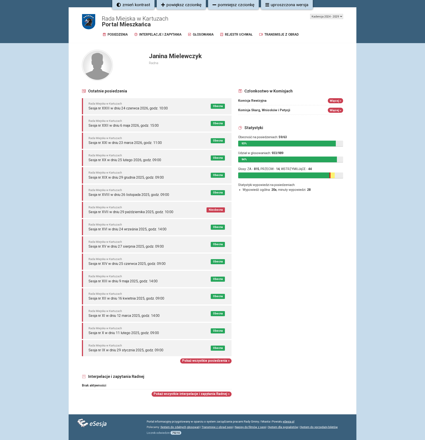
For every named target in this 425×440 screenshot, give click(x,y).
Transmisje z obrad (281, 34)
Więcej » (335, 100)
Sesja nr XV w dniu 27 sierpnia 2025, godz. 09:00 (126, 246)
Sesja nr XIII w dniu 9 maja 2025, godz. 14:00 (123, 281)
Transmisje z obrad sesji (217, 427)
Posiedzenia (117, 34)
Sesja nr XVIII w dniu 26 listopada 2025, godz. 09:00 (129, 195)
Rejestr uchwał (238, 34)
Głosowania (203, 34)
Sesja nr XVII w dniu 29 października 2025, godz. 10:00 (131, 212)
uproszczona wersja (289, 4)
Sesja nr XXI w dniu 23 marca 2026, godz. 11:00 (125, 143)
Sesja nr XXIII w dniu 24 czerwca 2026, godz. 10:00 (128, 108)
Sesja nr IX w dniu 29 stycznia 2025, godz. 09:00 (126, 350)
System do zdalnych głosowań (180, 427)
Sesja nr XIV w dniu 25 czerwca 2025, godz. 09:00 (127, 264)
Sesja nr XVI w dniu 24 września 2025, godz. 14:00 (127, 229)
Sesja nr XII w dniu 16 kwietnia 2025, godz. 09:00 (126, 298)
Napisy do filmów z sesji (250, 427)
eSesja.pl (288, 421)
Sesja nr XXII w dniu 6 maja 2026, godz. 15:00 (124, 125)
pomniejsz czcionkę (236, 4)
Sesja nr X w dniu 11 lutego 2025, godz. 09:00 (124, 333)
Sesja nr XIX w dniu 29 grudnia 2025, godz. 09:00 (126, 177)
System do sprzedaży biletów (319, 427)
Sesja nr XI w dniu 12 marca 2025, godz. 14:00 (124, 316)
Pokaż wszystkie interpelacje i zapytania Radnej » (192, 394)
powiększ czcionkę (183, 4)
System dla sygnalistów (283, 427)
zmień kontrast (136, 4)
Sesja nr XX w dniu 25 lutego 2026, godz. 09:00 (125, 160)
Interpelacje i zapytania (160, 34)
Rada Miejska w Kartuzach (105, 103)
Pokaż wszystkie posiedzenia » (206, 361)
